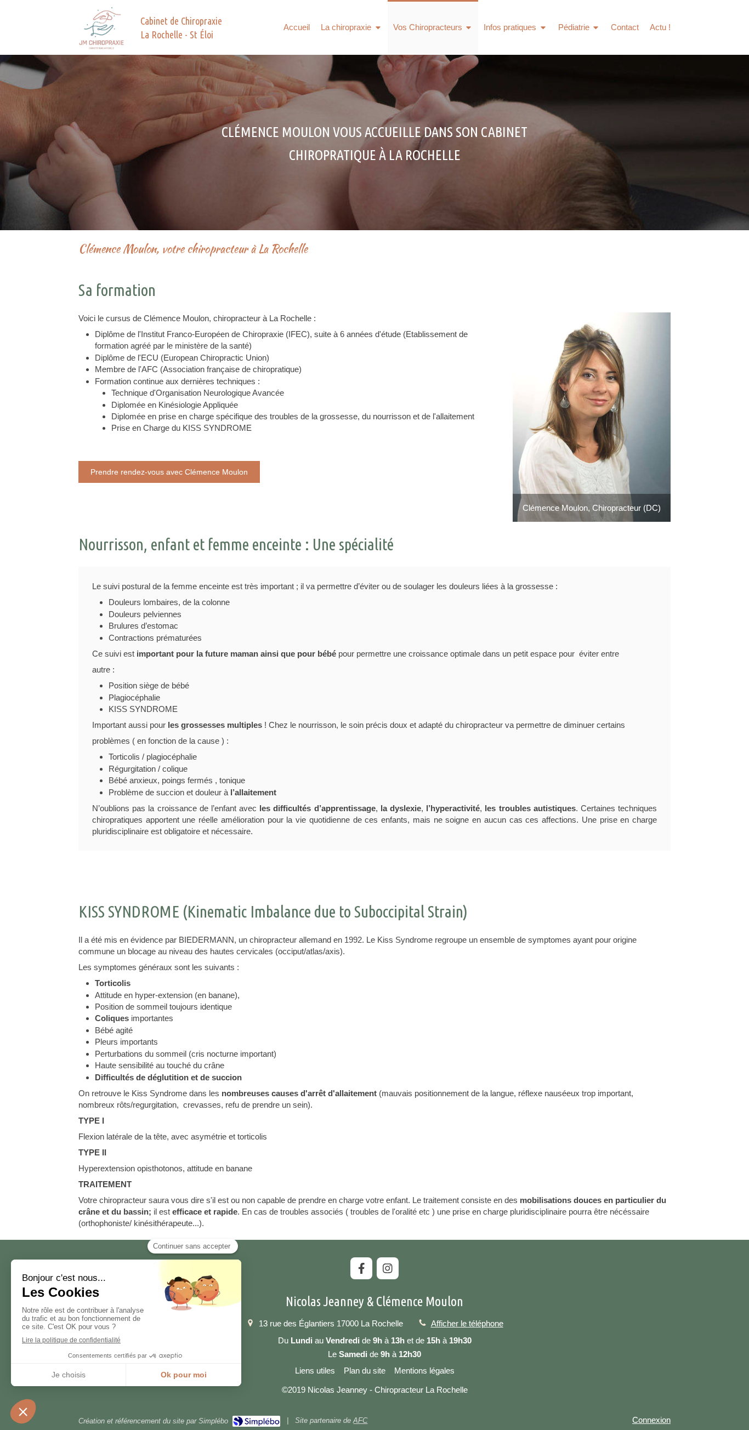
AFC (360, 1420)
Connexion (651, 1420)
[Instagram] (388, 1268)
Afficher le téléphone (467, 1323)
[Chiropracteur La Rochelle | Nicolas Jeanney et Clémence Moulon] (101, 28)
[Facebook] (361, 1268)
